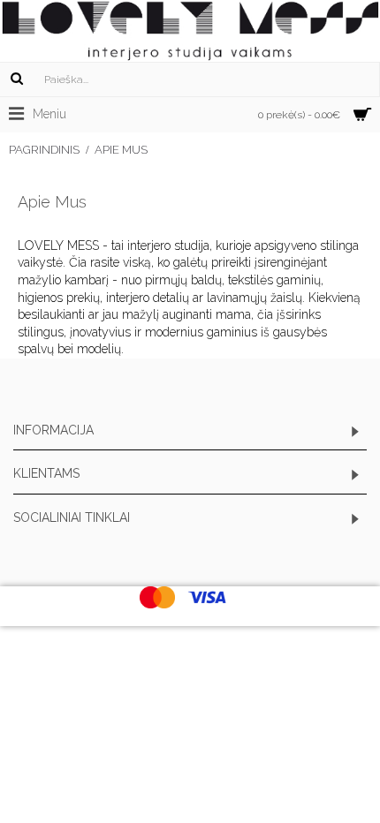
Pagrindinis (44, 149)
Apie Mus (121, 149)
